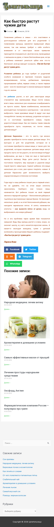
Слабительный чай (11, 479)
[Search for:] (27, 443)
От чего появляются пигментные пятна (20, 475)
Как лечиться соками (12, 471)
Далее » (7, 309)
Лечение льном (9, 487)
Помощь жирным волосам (14, 495)
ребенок (11, 96)
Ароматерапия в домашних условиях (24, 342)
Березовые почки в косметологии (18, 467)
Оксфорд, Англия (14, 390)
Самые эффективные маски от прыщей (26, 357)
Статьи (10, 31)
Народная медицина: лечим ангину (23, 302)
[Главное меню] (48, 6)
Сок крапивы (8, 459)
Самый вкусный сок (11, 491)
